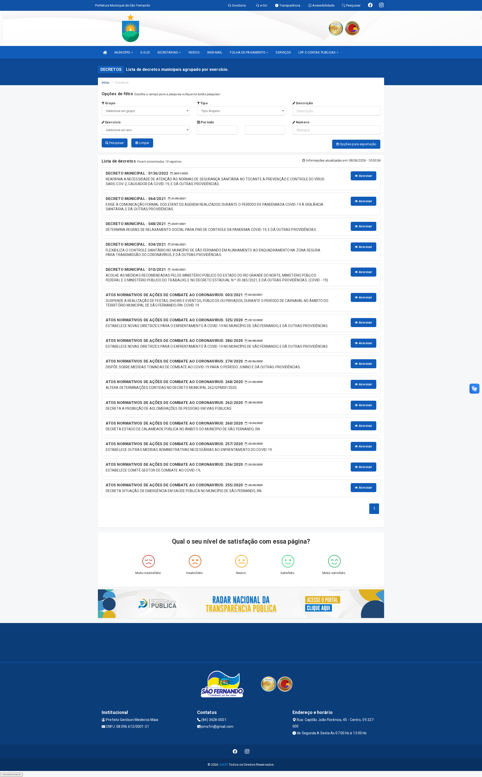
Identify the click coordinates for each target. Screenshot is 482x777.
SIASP (223, 764)
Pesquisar (116, 143)
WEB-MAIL (215, 52)
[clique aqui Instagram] (247, 751)
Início (106, 82)
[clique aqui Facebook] (235, 751)
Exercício (112, 122)
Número (302, 122)
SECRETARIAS (168, 52)
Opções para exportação (357, 144)
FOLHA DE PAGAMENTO (248, 52)
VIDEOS (194, 52)
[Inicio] (104, 52)
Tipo (204, 103)
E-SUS (145, 52)
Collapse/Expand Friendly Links (11, 774)
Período (207, 122)
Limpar (143, 143)
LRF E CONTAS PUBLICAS (317, 52)
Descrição (304, 103)
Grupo (109, 103)
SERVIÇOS (283, 52)
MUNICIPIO (122, 52)
